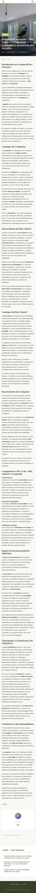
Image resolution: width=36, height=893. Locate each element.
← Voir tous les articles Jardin (11, 835)
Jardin (5, 34)
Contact (24, 884)
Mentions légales (14, 884)
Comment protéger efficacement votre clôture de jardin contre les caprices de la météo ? (18, 857)
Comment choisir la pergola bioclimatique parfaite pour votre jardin (17, 870)
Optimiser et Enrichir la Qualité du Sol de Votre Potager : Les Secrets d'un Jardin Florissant (17, 864)
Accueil (4, 59)
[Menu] (32, 1)
